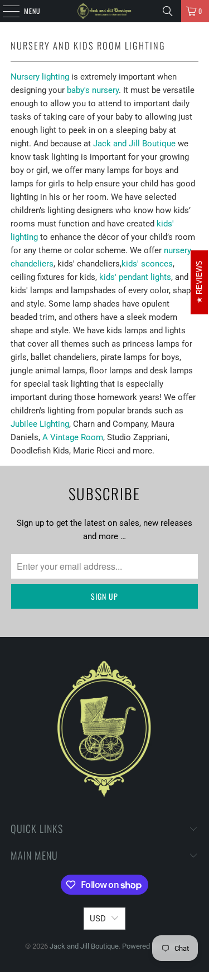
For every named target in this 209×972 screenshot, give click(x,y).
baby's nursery (93, 90)
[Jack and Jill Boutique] (104, 11)
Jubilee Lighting (40, 424)
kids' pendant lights (135, 277)
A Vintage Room (72, 437)
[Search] (167, 11)
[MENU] (5, 11)
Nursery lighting (40, 77)
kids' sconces (147, 264)
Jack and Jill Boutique (134, 144)
